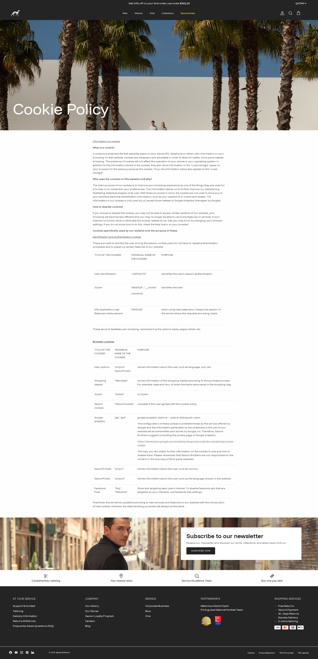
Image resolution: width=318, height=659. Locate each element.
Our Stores (91, 611)
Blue (148, 611)
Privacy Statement (267, 653)
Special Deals (188, 13)
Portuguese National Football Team (222, 609)
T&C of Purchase (286, 653)
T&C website (303, 653)
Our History (92, 605)
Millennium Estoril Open (215, 605)
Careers (90, 620)
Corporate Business (157, 605)
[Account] (282, 13)
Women (139, 13)
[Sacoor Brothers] (15, 13)
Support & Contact (24, 605)
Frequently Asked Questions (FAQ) (33, 625)
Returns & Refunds (24, 620)
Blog (88, 625)
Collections (168, 13)
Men (125, 13)
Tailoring (18, 611)
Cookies (251, 653)
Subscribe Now (200, 550)
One (148, 616)
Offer (149, 3)
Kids (152, 13)
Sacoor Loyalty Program (99, 616)
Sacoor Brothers (63, 652)
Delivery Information (25, 616)
